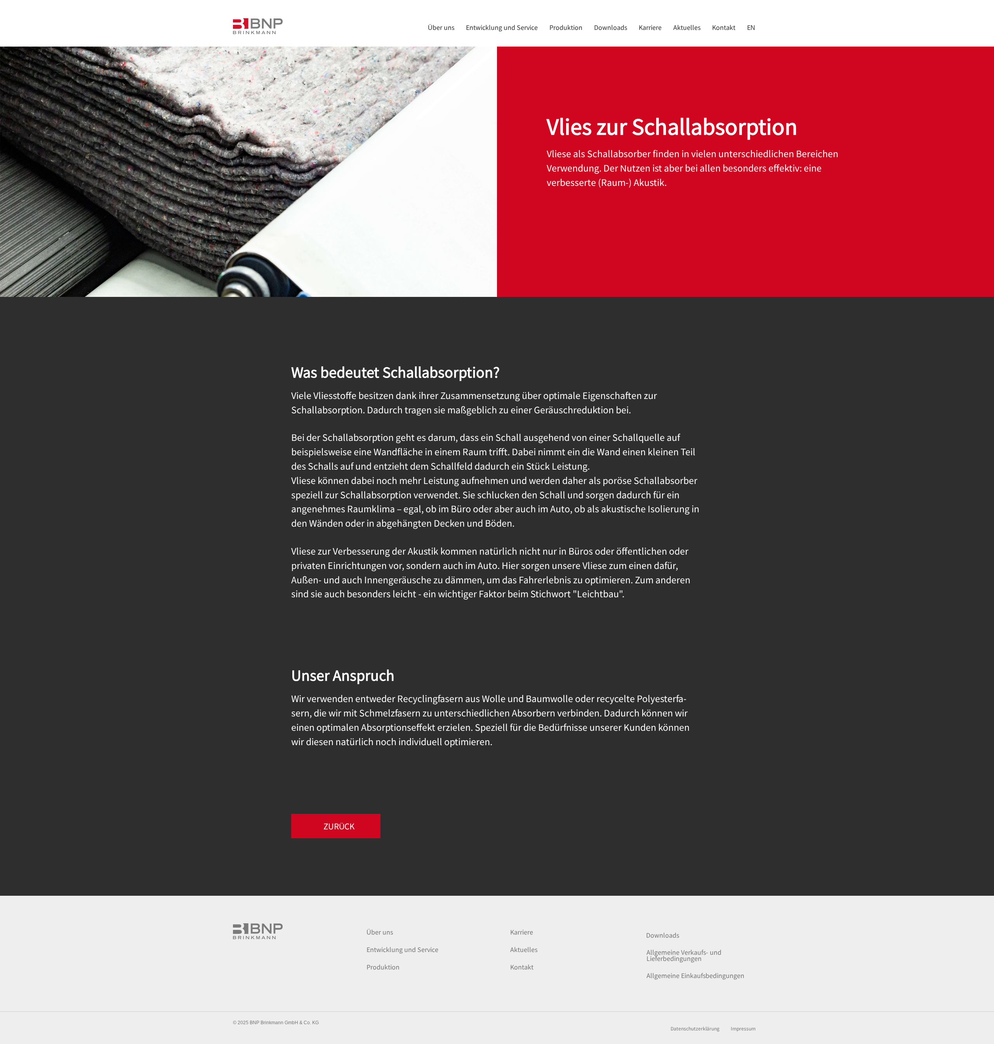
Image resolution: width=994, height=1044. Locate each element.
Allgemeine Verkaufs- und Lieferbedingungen (683, 955)
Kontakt (521, 966)
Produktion (383, 966)
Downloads (662, 935)
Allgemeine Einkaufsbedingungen (695, 975)
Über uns (380, 931)
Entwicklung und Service (402, 949)
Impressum (743, 1029)
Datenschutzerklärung (695, 1029)
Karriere (521, 931)
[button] (336, 826)
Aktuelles (523, 949)
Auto (487, 565)
